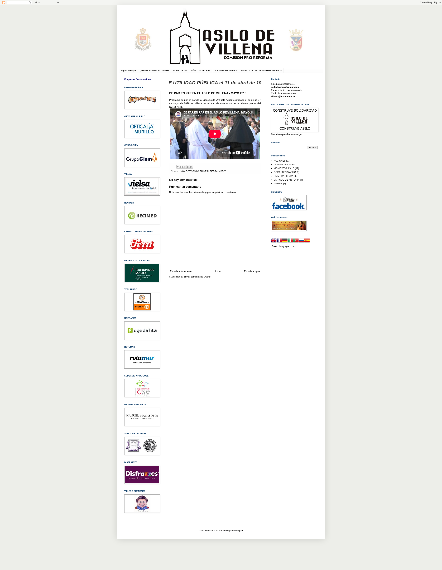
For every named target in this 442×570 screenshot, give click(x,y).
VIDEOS (222, 171)
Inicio (217, 271)
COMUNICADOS (282, 164)
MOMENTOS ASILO (189, 171)
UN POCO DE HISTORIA (286, 180)
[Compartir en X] (184, 167)
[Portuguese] (296, 241)
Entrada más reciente (180, 271)
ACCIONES (280, 161)
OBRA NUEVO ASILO (285, 172)
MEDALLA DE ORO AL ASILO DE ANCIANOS (261, 71)
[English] (274, 241)
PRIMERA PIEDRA (209, 171)
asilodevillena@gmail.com (285, 87)
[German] (285, 241)
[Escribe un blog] (181, 167)
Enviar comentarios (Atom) (197, 276)
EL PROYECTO (180, 71)
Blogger (239, 530)
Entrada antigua (252, 271)
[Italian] (290, 241)
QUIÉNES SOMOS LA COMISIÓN (154, 71)
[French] (279, 241)
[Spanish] (307, 241)
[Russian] (301, 241)
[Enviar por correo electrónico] (178, 167)
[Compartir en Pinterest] (191, 167)
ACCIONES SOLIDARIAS (225, 71)
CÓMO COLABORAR (200, 71)
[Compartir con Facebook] (188, 167)
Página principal (128, 71)
